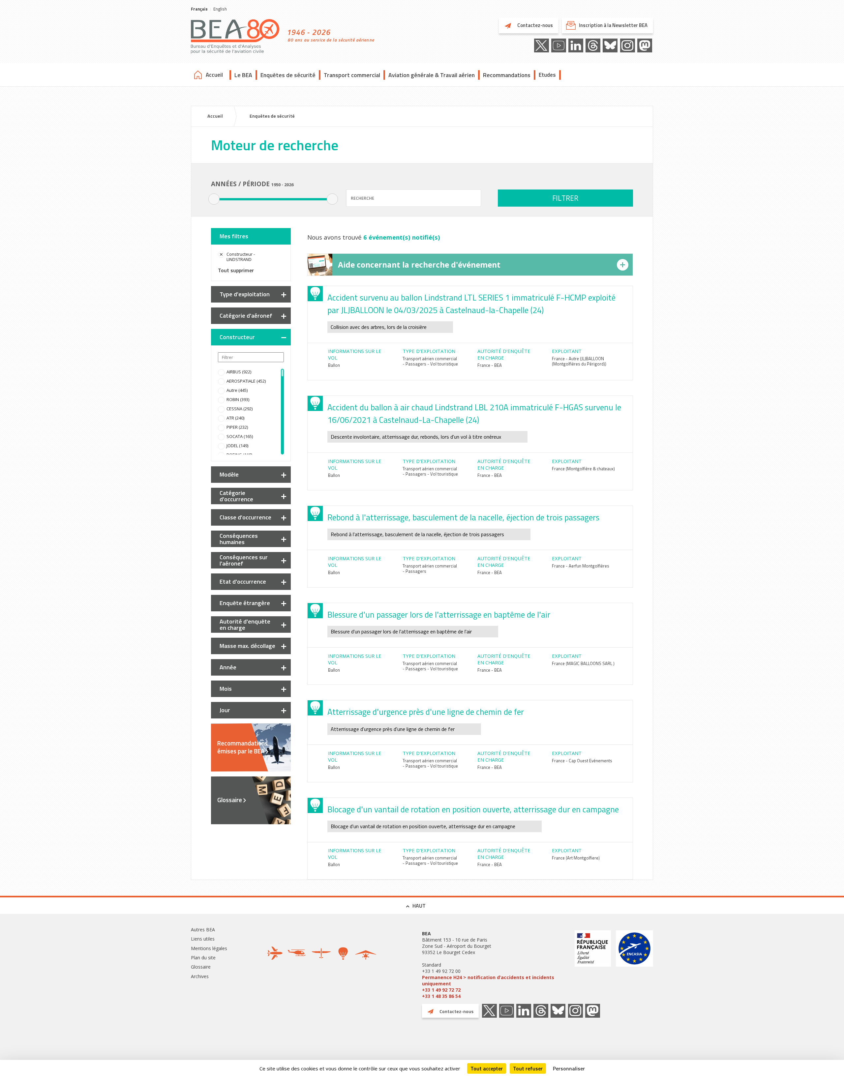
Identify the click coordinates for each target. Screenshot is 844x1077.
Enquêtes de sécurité (288, 75)
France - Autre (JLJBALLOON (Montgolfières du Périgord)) (579, 361)
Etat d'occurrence (243, 581)
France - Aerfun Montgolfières (580, 566)
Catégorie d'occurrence (236, 496)
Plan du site (203, 957)
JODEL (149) (237, 445)
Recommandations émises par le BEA (242, 747)
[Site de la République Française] (593, 964)
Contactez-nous (534, 25)
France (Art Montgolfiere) (576, 858)
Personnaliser (569, 1068)
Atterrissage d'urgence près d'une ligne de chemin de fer (425, 712)
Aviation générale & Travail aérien (431, 75)
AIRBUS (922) (238, 371)
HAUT (419, 906)
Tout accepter (486, 1068)
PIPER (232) (237, 427)
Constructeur (237, 337)
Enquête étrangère (245, 602)
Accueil (214, 75)
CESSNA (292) (239, 408)
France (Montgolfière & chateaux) (583, 468)
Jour (225, 710)
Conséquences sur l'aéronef (244, 560)
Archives (200, 976)
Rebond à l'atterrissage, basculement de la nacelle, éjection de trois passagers (463, 517)
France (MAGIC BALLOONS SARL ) (583, 663)
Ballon (334, 365)
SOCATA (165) (239, 436)
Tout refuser (528, 1068)
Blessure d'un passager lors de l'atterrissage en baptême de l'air (438, 614)
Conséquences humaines (239, 538)
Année (228, 667)
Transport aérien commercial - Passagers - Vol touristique (430, 361)
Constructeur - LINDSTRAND (240, 256)
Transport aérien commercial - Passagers (430, 568)
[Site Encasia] (634, 964)
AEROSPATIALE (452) (246, 381)
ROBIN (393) (237, 399)
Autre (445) (237, 390)
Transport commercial (352, 75)
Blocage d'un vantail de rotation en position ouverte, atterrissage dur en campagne (473, 809)
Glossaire (229, 800)
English (220, 9)
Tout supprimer (236, 270)
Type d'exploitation (245, 294)
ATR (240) (235, 418)
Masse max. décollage (247, 645)
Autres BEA (203, 929)
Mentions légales (209, 948)
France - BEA (489, 365)
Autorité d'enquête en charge (245, 624)
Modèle (229, 474)
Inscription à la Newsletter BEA (613, 25)
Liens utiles (203, 939)
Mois (226, 688)
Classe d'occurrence (245, 517)
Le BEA (243, 75)
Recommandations (506, 75)
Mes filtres (234, 236)
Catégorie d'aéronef (246, 315)
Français (199, 9)
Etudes (547, 75)
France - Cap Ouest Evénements (582, 760)
